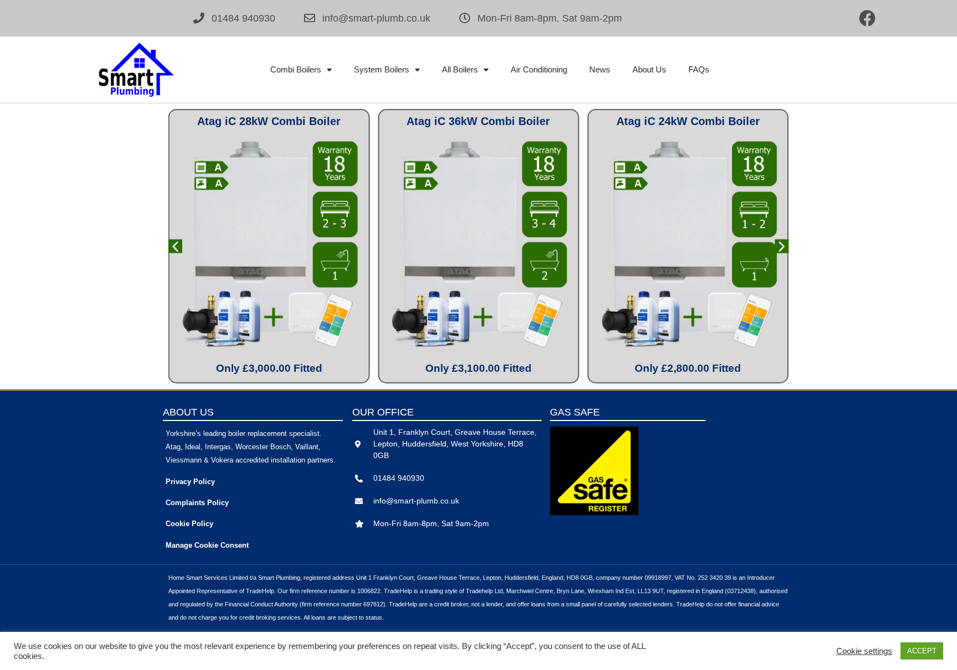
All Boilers (460, 69)
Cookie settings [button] (864, 651)
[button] (175, 246)
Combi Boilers (295, 69)
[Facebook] (867, 18)
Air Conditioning (539, 69)
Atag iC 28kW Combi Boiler (269, 121)
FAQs (698, 69)
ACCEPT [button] (922, 651)
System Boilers (381, 69)
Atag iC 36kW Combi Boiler (478, 121)
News (599, 69)
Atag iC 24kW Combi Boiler (688, 121)
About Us (649, 69)
